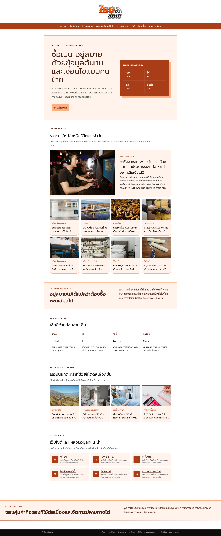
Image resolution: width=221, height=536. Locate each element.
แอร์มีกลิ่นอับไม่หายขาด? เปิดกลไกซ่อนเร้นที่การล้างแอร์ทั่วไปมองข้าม (125, 231)
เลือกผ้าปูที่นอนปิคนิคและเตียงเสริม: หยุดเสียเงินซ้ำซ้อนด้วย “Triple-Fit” (125, 269)
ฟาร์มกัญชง (147, 456)
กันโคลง (63, 456)
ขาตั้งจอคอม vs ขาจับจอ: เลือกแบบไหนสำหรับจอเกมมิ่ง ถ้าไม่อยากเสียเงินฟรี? (143, 167)
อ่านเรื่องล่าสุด (60, 107)
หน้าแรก (63, 26)
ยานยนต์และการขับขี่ (126, 26)
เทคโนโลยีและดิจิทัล (105, 26)
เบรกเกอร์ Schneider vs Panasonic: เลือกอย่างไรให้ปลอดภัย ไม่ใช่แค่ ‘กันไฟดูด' (95, 271)
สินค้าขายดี (106, 471)
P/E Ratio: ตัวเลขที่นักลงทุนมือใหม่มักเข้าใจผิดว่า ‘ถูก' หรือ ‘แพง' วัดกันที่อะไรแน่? (156, 419)
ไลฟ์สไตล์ (74, 26)
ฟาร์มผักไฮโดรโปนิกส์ (151, 471)
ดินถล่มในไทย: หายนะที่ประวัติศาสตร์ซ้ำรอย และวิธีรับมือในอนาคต (64, 417)
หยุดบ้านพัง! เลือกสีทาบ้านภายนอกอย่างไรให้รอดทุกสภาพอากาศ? (155, 269)
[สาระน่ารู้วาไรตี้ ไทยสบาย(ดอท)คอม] (110, 11)
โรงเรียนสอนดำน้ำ (68, 471)
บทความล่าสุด (155, 26)
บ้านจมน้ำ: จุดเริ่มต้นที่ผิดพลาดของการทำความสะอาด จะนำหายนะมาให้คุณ (95, 233)
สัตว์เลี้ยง (142, 26)
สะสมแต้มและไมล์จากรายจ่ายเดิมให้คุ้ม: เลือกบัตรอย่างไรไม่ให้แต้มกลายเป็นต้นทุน (156, 233)
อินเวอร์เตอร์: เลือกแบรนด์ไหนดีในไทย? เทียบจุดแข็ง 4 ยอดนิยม (64, 231)
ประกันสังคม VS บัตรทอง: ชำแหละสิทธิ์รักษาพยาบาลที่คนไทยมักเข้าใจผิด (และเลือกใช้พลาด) (125, 419)
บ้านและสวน (87, 26)
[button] (176, 26)
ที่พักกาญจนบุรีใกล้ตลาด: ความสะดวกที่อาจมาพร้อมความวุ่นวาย (95, 417)
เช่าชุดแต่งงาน (107, 456)
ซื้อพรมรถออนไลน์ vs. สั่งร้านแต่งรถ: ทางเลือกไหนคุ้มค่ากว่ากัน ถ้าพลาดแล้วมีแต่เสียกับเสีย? (64, 271)
